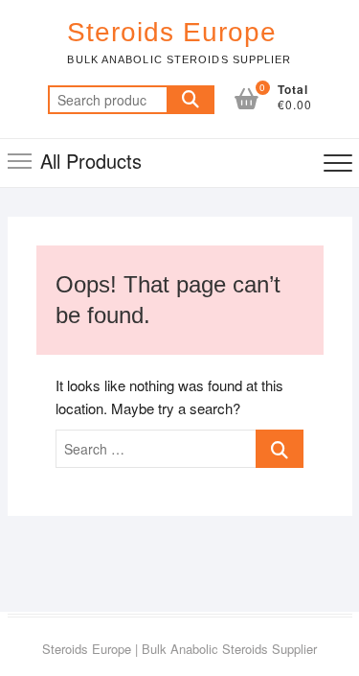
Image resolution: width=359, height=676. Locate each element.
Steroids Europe (172, 32)
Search (190, 99)
